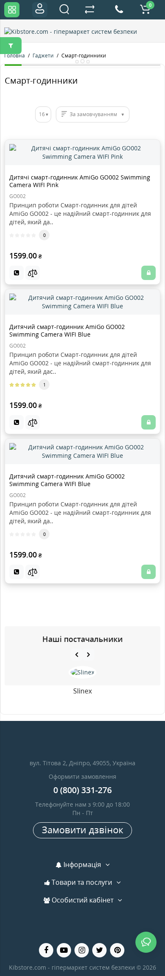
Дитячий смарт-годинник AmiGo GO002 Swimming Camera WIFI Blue (67, 330)
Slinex (82, 691)
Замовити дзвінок (82, 829)
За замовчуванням (93, 114)
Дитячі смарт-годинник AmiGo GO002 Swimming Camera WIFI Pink (79, 181)
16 (42, 114)
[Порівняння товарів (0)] (90, 9)
